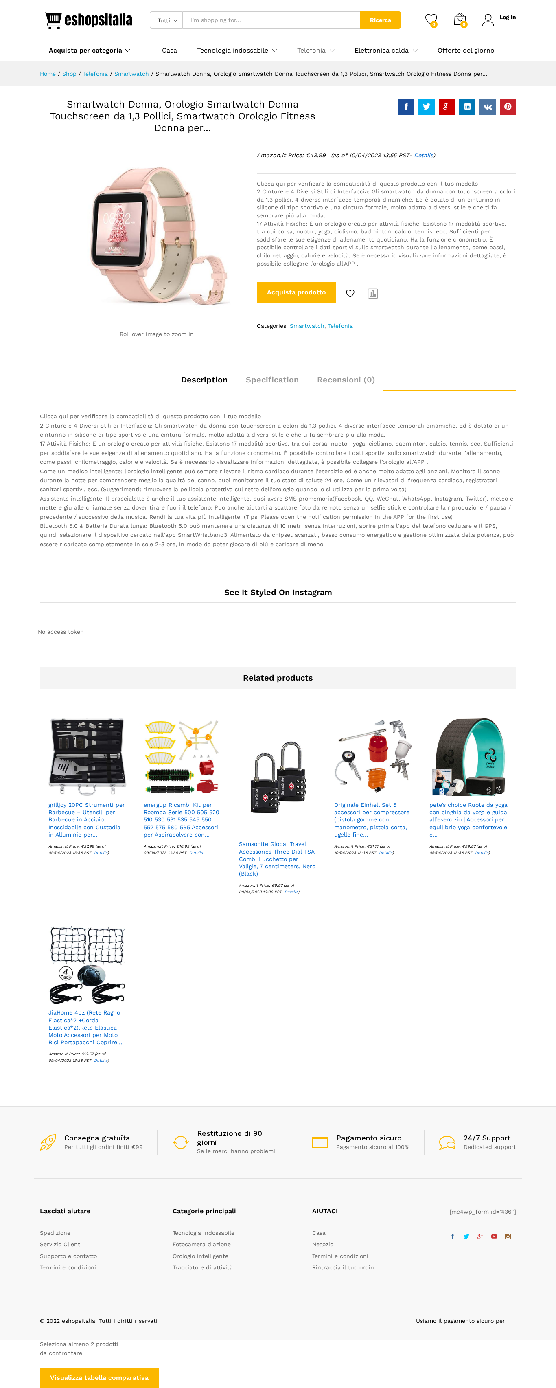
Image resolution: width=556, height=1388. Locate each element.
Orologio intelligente (200, 1256)
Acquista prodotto (296, 292)
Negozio (322, 1244)
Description (204, 380)
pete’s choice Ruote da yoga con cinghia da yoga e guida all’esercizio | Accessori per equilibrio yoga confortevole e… (468, 820)
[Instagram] (508, 1236)
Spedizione (55, 1233)
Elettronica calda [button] (382, 50)
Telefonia (340, 326)
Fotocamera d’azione (202, 1244)
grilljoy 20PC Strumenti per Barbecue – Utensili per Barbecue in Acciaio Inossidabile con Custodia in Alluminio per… (86, 820)
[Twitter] (466, 1236)
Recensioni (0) (346, 380)
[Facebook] (453, 1236)
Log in (507, 17)
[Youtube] (494, 1236)
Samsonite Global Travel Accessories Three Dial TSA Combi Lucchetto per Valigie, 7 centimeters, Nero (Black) (277, 859)
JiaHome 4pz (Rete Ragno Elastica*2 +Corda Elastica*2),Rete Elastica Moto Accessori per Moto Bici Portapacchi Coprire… (85, 1027)
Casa (169, 50)
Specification (272, 380)
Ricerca (380, 20)
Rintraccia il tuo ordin (343, 1267)
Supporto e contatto (68, 1256)
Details (423, 155)
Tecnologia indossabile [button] (232, 50)
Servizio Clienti (61, 1244)
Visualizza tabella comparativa (99, 1377)
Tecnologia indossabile (203, 1233)
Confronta (373, 293)
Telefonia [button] (311, 50)
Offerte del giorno (466, 50)
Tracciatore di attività (203, 1267)
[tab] (204, 383)
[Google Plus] (480, 1236)
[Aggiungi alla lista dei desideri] (351, 293)
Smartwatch (307, 326)
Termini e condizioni (68, 1267)
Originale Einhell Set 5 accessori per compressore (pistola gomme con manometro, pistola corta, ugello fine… (371, 820)
